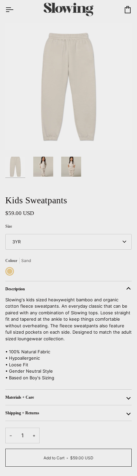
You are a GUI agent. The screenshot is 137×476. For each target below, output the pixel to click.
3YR (16, 241)
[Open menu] (15, 9)
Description (15, 289)
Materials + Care (19, 397)
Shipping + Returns (22, 413)
